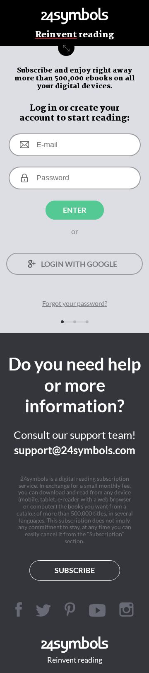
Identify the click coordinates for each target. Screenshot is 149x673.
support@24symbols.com (74, 450)
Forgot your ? (74, 303)
